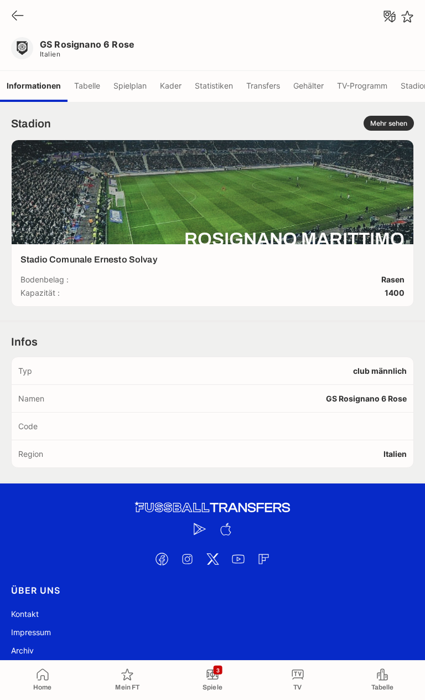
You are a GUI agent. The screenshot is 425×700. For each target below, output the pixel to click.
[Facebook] (161, 558)
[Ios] (225, 529)
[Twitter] (212, 558)
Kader (171, 85)
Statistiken (214, 85)
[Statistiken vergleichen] (389, 16)
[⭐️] (407, 16)
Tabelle (87, 85)
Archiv (22, 650)
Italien (50, 54)
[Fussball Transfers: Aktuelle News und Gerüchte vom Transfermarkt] (212, 507)
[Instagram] (187, 558)
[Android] (199, 529)
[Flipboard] (263, 558)
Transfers (263, 85)
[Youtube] (238, 558)
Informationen (34, 85)
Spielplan (130, 85)
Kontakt (25, 614)
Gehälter (308, 85)
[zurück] (17, 16)
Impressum (31, 632)
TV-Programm (362, 85)
